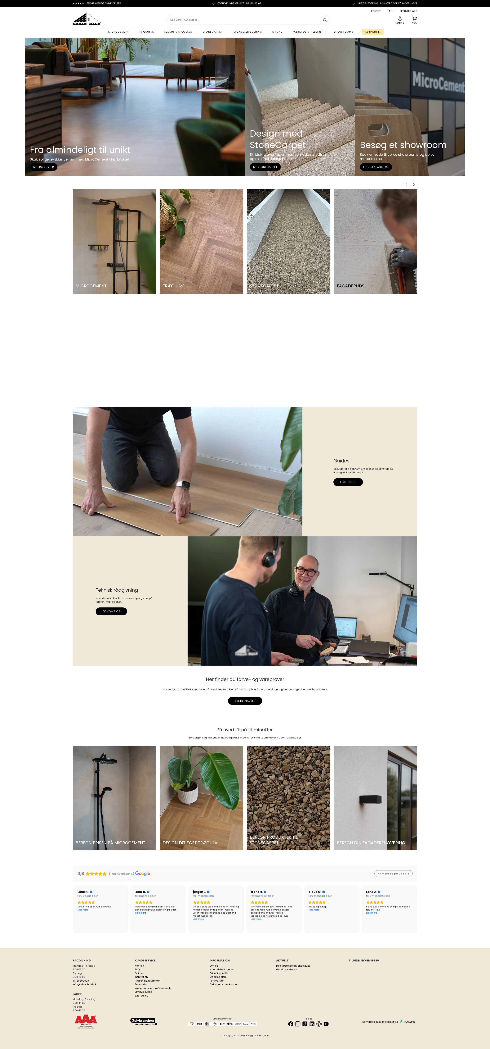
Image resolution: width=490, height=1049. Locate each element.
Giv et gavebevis (286, 969)
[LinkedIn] (312, 1024)
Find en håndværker (147, 981)
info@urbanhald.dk (84, 984)
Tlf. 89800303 (81, 981)
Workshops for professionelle (153, 988)
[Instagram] (298, 1024)
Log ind (399, 23)
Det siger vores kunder (224, 984)
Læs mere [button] (83, 912)
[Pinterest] (319, 1024)
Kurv (414, 23)
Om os (214, 966)
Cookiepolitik (218, 977)
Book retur (141, 984)
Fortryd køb (217, 981)
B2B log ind (141, 995)
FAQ (390, 11)
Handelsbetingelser (222, 969)
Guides (139, 973)
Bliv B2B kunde (408, 11)
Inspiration (141, 977)
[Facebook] (291, 1024)
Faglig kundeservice (239, 3)
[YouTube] (326, 1024)
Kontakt (376, 11)
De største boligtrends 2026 (293, 966)
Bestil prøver (245, 701)
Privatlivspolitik (219, 973)
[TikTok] (305, 1024)
